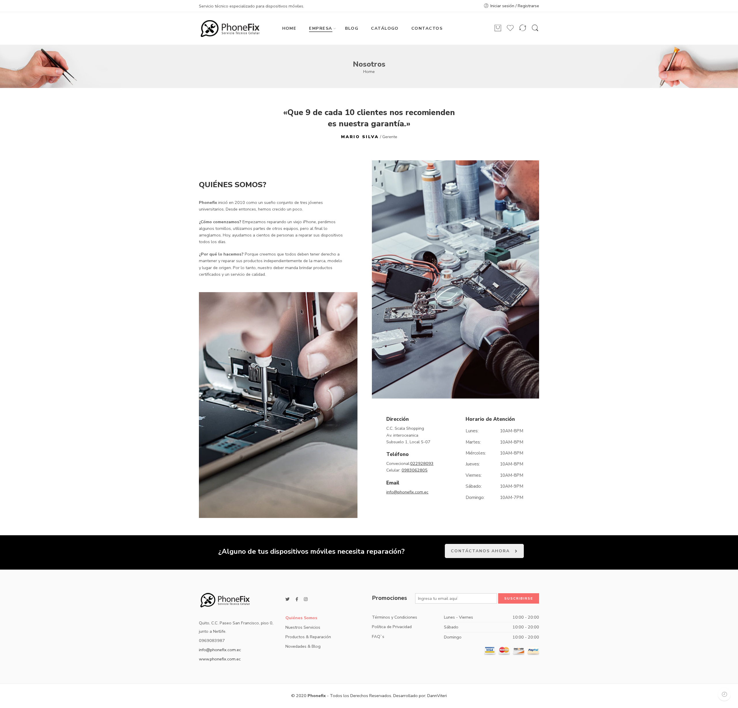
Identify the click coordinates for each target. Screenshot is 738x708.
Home (369, 71)
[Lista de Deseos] (510, 30)
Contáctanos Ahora (480, 551)
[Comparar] (523, 30)
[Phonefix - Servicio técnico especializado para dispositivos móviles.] (230, 28)
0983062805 (415, 470)
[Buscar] (535, 31)
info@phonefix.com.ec (407, 492)
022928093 (422, 463)
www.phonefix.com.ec (220, 659)
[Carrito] (498, 30)
